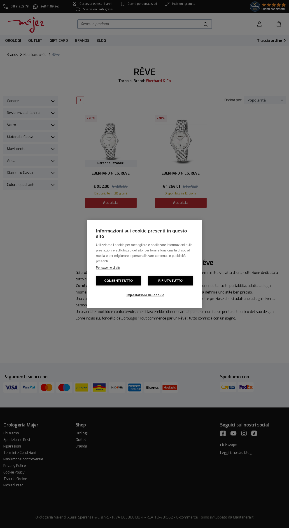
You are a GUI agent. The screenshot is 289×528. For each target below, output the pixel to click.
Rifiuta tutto (170, 280)
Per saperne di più (108, 267)
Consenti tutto (118, 280)
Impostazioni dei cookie (145, 294)
